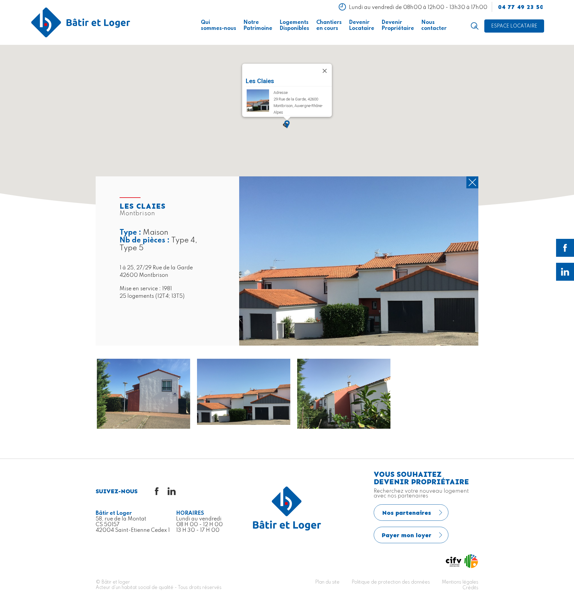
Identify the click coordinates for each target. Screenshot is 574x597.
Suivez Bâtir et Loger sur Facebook (565, 248)
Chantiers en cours (329, 25)
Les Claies (260, 81)
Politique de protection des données (391, 582)
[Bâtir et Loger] (81, 22)
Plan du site (327, 582)
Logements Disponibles (294, 25)
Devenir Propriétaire (397, 25)
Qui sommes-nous (218, 25)
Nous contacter (434, 25)
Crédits (470, 588)
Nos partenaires (406, 512)
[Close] (324, 71)
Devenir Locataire (361, 25)
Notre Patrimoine (257, 25)
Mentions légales (460, 582)
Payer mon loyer (406, 535)
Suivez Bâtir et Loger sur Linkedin (565, 272)
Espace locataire (514, 26)
